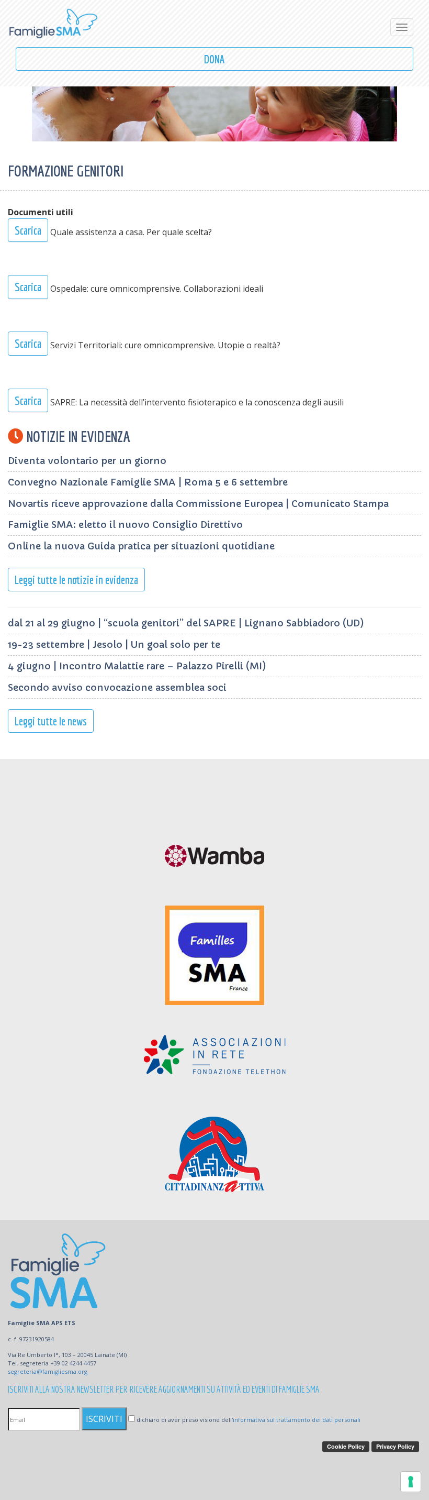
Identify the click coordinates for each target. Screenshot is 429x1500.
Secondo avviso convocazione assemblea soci (117, 687)
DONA (214, 58)
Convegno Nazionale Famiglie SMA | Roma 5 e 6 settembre (148, 482)
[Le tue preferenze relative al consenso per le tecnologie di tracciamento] (411, 1482)
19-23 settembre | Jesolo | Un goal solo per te (114, 644)
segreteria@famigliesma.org (47, 1371)
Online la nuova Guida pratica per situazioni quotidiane (141, 546)
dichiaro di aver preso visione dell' (247, 1420)
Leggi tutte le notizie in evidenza (76, 579)
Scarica (28, 230)
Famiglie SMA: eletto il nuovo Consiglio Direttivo (125, 525)
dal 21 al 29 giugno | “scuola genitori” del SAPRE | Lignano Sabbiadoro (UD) (186, 623)
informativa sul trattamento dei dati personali (296, 1420)
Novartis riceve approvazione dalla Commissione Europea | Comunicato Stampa (198, 504)
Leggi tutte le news (51, 720)
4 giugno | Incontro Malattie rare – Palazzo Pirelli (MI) (137, 666)
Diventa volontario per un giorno (87, 461)
